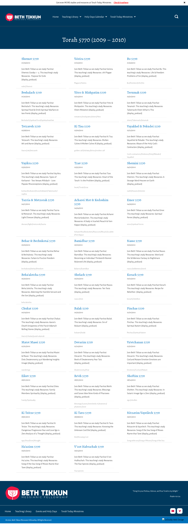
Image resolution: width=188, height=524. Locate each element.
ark (28, 151)
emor (129, 224)
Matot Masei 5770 (33, 342)
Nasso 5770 (134, 241)
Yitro (99, 117)
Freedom (133, 83)
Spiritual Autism (140, 333)
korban (24, 191)
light (30, 224)
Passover (96, 232)
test (81, 299)
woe (84, 407)
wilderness (137, 269)
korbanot (31, 191)
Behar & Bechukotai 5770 (38, 241)
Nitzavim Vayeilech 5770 (143, 413)
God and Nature (141, 370)
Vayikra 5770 (29, 163)
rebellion (136, 299)
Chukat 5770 (29, 308)
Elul (75, 437)
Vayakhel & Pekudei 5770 (143, 126)
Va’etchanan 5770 (138, 342)
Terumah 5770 (136, 92)
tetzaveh (34, 151)
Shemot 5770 (30, 59)
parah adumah (38, 336)
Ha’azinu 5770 (30, 446)
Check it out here (121, 3)
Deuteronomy (79, 370)
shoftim (134, 400)
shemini (142, 191)
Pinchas (130, 333)
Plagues (77, 83)
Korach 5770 (135, 274)
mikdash (43, 191)
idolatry (87, 151)
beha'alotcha (26, 302)
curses (85, 404)
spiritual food (35, 120)
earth (129, 191)
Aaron (23, 151)
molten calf (100, 151)
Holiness (145, 154)
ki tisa (93, 151)
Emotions (130, 370)
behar (33, 269)
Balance (77, 269)
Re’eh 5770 (81, 376)
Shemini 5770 (136, 163)
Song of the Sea (158, 441)
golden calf (78, 151)
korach (129, 299)
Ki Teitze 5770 (30, 413)
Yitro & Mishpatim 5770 (90, 92)
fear (87, 370)
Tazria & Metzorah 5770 (37, 200)
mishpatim (87, 117)
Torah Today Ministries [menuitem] (72, 511)
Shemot (29, 86)
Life (139, 83)
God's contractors (134, 154)
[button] (185, 3)
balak (83, 333)
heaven (135, 191)
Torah (81, 187)
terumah (145, 120)
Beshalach (25, 120)
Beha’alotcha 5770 (33, 274)
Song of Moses (145, 441)
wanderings (25, 370)
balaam (77, 333)
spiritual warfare (48, 120)
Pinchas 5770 (135, 308)
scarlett (110, 232)
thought (37, 441)
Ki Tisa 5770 (82, 126)
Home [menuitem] (8, 511)
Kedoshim (88, 232)
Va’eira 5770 (82, 59)
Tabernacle (136, 120)
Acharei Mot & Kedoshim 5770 (91, 202)
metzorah (36, 224)
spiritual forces (138, 224)
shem (94, 117)
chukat (29, 336)
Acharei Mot (79, 232)
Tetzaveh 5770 (31, 126)
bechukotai (25, 269)
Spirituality (32, 400)
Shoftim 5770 (136, 376)
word (144, 269)
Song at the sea (133, 441)
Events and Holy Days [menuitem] (46, 511)
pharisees (78, 407)
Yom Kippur (79, 235)
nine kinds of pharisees (97, 404)
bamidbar (85, 269)
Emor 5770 (134, 200)
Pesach (104, 232)
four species (79, 471)
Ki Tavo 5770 (82, 413)
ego (128, 400)
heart (76, 187)
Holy (151, 154)
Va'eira (83, 83)
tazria (44, 224)
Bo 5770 (132, 59)
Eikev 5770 (28, 376)
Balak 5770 (81, 308)
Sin (143, 83)
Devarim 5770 (83, 342)
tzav (86, 187)
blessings (77, 404)
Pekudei (157, 154)
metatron (77, 117)
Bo (128, 83)
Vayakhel (130, 157)
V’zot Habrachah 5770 (89, 446)
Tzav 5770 (81, 163)
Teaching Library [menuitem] (23, 511)
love (37, 191)
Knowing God (83, 437)
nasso (129, 269)
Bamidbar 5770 (84, 241)
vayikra (24, 194)
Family (23, 400)
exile (23, 86)
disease (24, 224)
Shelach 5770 (83, 274)
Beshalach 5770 (31, 92)
